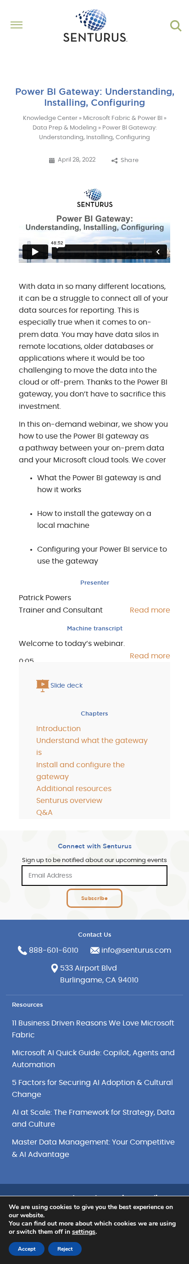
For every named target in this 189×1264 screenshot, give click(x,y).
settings (83, 1232)
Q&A (44, 812)
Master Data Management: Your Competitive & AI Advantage (93, 1148)
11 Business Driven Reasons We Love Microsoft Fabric (93, 1029)
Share (130, 160)
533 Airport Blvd (88, 968)
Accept (26, 1249)
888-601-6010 (53, 950)
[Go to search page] (176, 26)
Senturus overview (69, 800)
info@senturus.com (136, 950)
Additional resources (73, 788)
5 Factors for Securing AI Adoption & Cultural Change (92, 1088)
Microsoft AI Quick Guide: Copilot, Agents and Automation (93, 1059)
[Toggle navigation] (20, 26)
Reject (64, 1249)
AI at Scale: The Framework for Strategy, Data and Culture (93, 1118)
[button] (139, 610)
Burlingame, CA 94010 (99, 980)
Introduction (58, 728)
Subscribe (94, 898)
